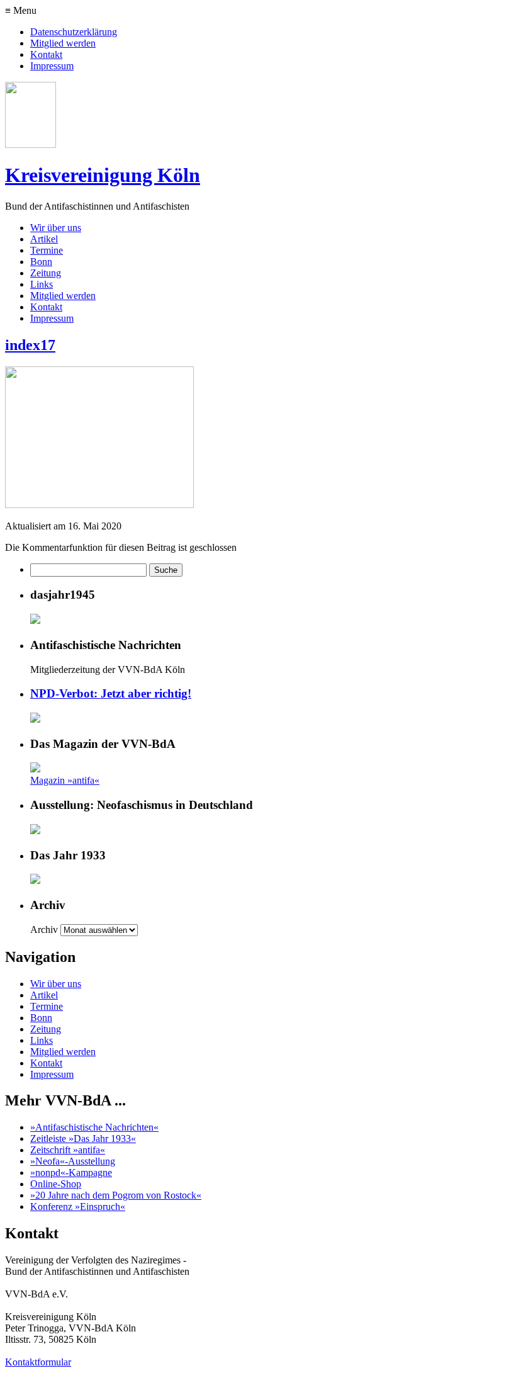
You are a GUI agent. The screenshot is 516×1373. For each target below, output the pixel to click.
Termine (46, 250)
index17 (30, 345)
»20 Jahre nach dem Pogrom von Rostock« (115, 1195)
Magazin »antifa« (64, 780)
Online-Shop (55, 1183)
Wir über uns (55, 227)
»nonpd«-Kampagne (71, 1172)
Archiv (44, 929)
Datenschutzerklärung (73, 31)
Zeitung (45, 273)
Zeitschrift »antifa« (67, 1149)
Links (41, 284)
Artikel (44, 239)
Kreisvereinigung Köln (102, 175)
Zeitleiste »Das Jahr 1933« (83, 1138)
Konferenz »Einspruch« (77, 1206)
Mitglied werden (63, 43)
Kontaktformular (38, 1362)
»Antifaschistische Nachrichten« (94, 1127)
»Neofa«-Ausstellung (72, 1161)
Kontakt (46, 54)
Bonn (41, 261)
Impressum (52, 65)
